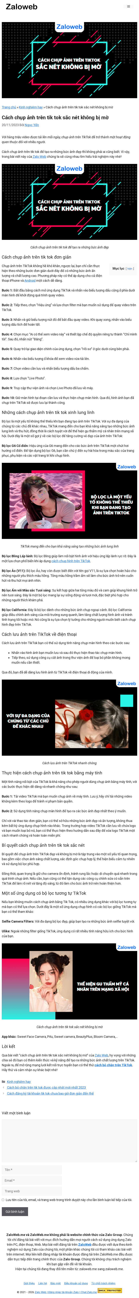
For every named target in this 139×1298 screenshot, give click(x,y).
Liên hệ (42, 1283)
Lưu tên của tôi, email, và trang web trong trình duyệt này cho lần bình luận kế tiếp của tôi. (69, 1200)
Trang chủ (9, 107)
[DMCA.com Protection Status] (110, 1292)
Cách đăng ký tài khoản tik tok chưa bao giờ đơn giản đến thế (50, 1093)
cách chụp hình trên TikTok (70, 561)
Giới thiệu (29, 1283)
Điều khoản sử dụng (76, 1283)
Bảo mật (55, 1283)
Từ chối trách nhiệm (103, 1283)
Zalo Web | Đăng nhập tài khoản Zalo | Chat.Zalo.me (66, 1292)
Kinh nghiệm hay (31, 107)
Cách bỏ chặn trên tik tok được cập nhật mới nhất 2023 (46, 1087)
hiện (129, 268)
